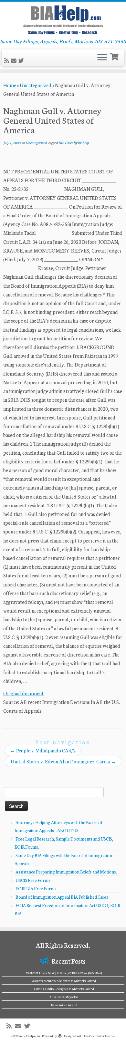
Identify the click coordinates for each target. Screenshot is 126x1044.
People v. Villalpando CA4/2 (43, 750)
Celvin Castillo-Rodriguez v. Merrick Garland (64, 989)
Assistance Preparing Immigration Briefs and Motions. (66, 872)
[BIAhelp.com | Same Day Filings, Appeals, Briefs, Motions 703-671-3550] (63, 20)
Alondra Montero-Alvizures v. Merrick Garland (64, 980)
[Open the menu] (102, 58)
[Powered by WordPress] (60, 1034)
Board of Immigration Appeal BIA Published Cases (62, 897)
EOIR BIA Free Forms (36, 888)
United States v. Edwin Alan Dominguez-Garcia (63, 761)
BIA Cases (66, 142)
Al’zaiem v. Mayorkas (64, 997)
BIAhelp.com (31, 1036)
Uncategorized (35, 85)
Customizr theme (101, 1036)
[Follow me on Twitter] (22, 60)
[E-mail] (14, 60)
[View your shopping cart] (115, 56)
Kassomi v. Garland (64, 1005)
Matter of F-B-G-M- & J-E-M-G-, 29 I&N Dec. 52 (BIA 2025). (64, 972)
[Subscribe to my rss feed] (7, 60)
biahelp (83, 142)
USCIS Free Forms (33, 880)
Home (9, 85)
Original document (23, 693)
